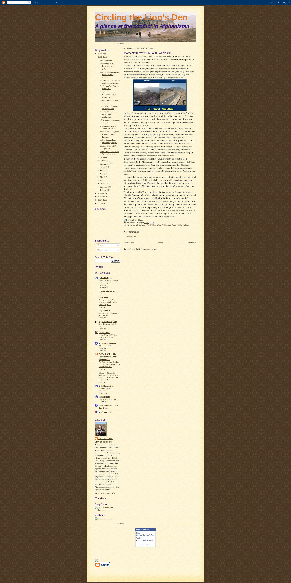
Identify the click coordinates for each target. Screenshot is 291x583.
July (102, 170)
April (102, 180)
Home (160, 242)
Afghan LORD (104, 310)
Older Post (191, 242)
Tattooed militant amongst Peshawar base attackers (110, 74)
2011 (100, 193)
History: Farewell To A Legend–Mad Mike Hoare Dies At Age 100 (108, 302)
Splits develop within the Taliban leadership (109, 152)
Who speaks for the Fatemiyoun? (105, 346)
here (172, 155)
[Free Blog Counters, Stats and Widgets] (96, 560)
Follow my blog (145, 545)
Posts (101, 245)
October (103, 160)
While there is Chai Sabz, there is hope (109, 406)
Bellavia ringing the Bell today (107, 325)
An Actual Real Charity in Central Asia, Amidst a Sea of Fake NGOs (109, 377)
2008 (100, 203)
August (103, 167)
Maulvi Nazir (151, 225)
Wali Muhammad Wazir (167, 225)
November (104, 157)
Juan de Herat (104, 332)
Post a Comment (132, 236)
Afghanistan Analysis (107, 343)
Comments (103, 250)
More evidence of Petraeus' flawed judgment (107, 66)
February (104, 187)
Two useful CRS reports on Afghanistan (109, 107)
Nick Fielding (105, 438)
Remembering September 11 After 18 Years (109, 314)
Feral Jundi (103, 297)
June (102, 173)
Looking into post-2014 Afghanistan (109, 147)
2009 (100, 199)
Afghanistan (141, 540)
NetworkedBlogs (142, 530)
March (103, 183)
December (104, 60)
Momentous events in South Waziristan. (108, 127)
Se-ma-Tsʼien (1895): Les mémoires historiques (108, 336)
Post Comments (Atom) (146, 248)
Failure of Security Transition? (105, 389)
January (103, 190)
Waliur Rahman (184, 225)
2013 (100, 53)
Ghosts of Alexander (107, 373)
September (104, 164)
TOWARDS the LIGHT (108, 291)
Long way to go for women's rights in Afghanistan (108, 94)
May (102, 177)
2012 (100, 57)
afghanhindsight (105, 278)
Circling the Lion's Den (141, 17)
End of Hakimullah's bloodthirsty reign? (108, 141)
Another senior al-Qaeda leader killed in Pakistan (109, 134)
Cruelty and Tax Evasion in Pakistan (109, 87)
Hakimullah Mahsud (137, 225)
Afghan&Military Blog (108, 321)
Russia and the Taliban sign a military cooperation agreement (109, 282)
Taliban (150, 540)
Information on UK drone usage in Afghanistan (110, 81)
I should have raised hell (107, 399)
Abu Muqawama (105, 412)
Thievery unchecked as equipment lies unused (110, 101)
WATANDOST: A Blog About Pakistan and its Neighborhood (108, 357)
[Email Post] (152, 223)
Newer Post (129, 242)
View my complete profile (105, 493)
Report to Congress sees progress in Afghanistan (109, 114)
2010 (100, 196)
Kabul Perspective (106, 386)
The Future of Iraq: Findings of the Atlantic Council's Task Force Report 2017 (109, 364)
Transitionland (104, 396)
